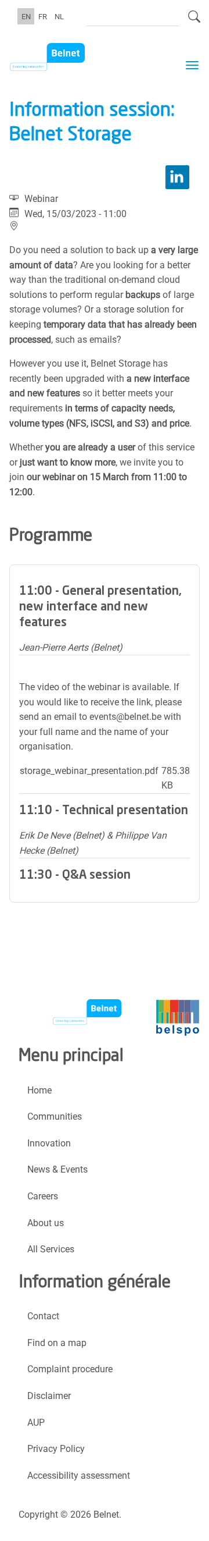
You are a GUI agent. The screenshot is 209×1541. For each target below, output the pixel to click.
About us (45, 1222)
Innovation (49, 1143)
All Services (50, 1249)
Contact (43, 1316)
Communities (54, 1116)
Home (39, 1090)
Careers (42, 1196)
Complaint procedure (70, 1369)
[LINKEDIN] (177, 177)
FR (42, 16)
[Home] (68, 57)
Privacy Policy (56, 1448)
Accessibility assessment (78, 1475)
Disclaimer (49, 1395)
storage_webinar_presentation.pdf (89, 770)
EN (26, 16)
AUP (36, 1422)
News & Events (57, 1169)
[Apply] (194, 21)
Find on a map (57, 1342)
